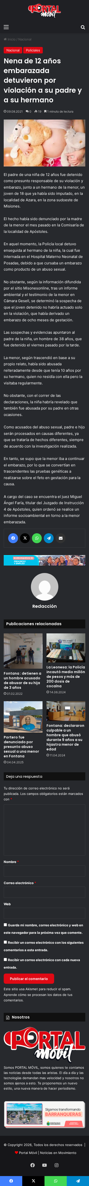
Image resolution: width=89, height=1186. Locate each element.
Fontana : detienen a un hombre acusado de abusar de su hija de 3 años (22, 680)
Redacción (44, 606)
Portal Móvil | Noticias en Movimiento (47, 1153)
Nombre (11, 862)
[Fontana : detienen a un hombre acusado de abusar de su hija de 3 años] (23, 651)
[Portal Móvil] (44, 10)
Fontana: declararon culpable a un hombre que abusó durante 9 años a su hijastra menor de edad (65, 737)
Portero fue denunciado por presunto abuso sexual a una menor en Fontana (21, 747)
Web (7, 904)
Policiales (33, 50)
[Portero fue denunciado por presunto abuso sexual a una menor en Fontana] (23, 717)
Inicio (11, 39)
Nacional (24, 39)
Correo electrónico (20, 883)
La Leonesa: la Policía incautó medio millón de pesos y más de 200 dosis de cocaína (65, 677)
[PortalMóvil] (44, 1062)
